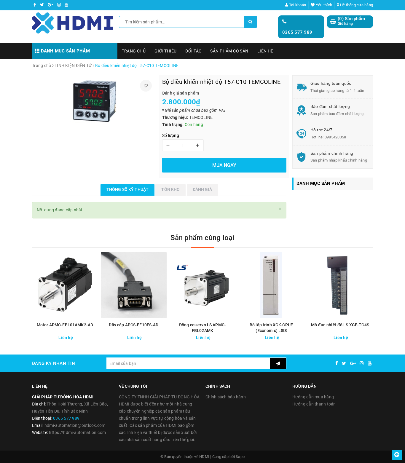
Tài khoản (297, 5)
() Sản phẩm (351, 21)
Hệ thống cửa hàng (356, 5)
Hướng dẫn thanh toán (314, 404)
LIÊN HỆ (265, 51)
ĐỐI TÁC (193, 51)
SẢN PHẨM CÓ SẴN (229, 51)
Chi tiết (75, 336)
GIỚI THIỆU (165, 51)
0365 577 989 (297, 32)
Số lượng (170, 135)
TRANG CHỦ (134, 51)
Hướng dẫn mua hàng (313, 397)
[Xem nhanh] (94, 336)
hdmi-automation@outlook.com (75, 425)
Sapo (240, 456)
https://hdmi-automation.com (77, 432)
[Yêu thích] (146, 86)
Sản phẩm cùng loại (202, 238)
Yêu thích (323, 5)
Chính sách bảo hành (225, 397)
